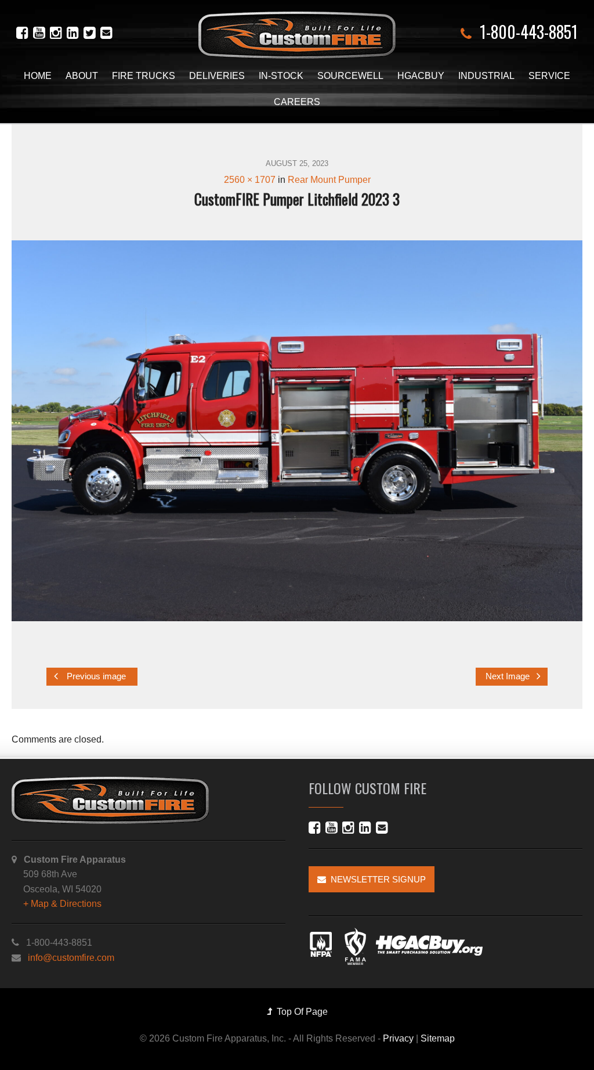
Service (549, 76)
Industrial (486, 76)
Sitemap (438, 1038)
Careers (297, 102)
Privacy (398, 1038)
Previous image (95, 676)
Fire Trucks (143, 76)
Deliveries (217, 76)
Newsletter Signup (376, 879)
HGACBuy (420, 76)
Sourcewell (350, 76)
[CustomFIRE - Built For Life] (297, 35)
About (82, 76)
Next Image (509, 676)
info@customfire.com (71, 958)
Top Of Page (300, 1012)
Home (38, 76)
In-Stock (281, 76)
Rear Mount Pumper (329, 180)
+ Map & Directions (62, 904)
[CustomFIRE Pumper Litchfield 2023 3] (297, 430)
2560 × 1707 (250, 180)
